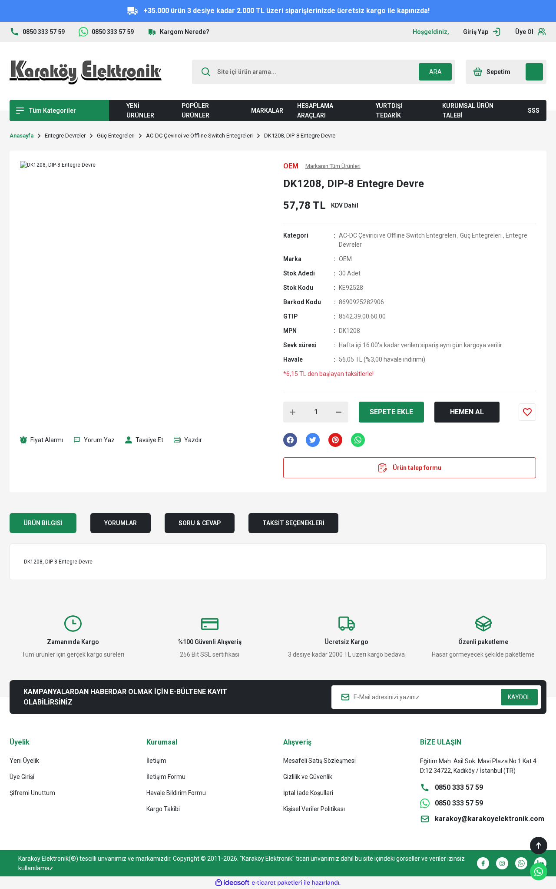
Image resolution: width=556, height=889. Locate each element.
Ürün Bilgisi (43, 523)
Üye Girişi (22, 776)
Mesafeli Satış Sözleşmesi (319, 760)
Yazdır (193, 439)
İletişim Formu (165, 776)
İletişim (156, 760)
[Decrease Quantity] (338, 412)
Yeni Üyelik (24, 760)
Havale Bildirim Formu (176, 792)
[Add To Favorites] (527, 412)
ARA (435, 71)
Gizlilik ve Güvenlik (307, 776)
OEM (345, 258)
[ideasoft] (232, 883)
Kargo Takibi (163, 808)
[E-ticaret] (277, 883)
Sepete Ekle (391, 412)
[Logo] (86, 71)
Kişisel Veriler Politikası (314, 808)
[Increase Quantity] (292, 412)
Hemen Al (467, 412)
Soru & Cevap (200, 523)
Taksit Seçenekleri (293, 523)
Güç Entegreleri (481, 235)
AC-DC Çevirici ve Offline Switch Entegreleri (397, 235)
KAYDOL (519, 697)
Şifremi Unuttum (32, 792)
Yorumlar (120, 523)
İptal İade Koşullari (308, 792)
